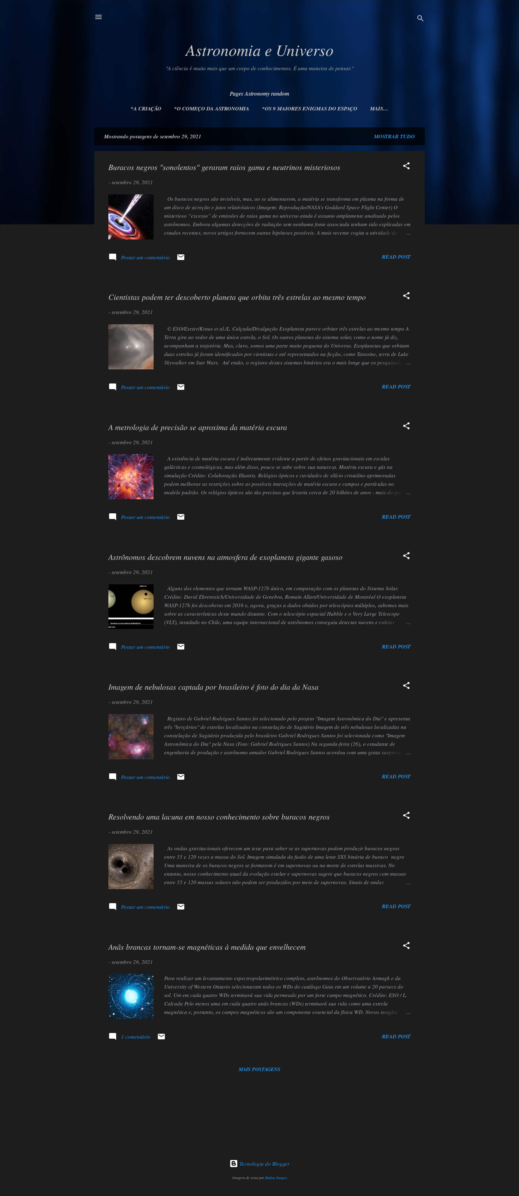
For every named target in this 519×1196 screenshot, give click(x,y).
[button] (406, 167)
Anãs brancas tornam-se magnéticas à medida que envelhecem (207, 946)
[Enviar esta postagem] (181, 259)
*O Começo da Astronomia (211, 108)
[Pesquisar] (420, 19)
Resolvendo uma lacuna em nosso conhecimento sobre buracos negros (219, 816)
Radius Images (276, 1177)
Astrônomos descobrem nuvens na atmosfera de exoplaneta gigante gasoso (225, 556)
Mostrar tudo (394, 136)
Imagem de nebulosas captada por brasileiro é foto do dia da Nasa (213, 686)
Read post (396, 256)
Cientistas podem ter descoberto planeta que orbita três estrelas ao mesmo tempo (237, 296)
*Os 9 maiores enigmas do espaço (309, 108)
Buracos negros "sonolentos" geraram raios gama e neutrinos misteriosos (224, 167)
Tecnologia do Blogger (264, 1163)
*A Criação (146, 108)
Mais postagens (259, 1069)
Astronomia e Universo (260, 49)
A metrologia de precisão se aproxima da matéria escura (197, 427)
